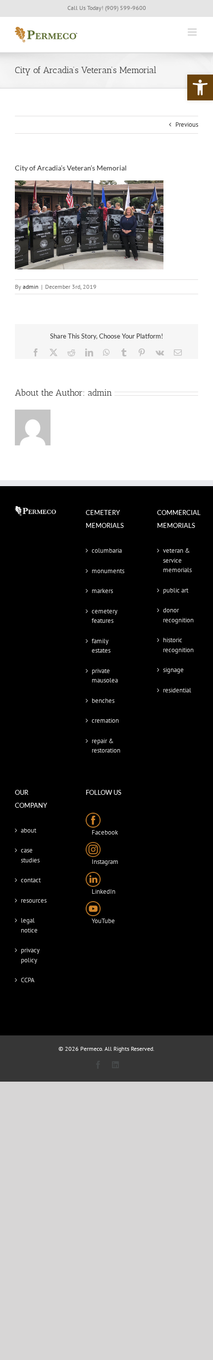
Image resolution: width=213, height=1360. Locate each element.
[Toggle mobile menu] (193, 32)
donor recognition (178, 615)
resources (34, 900)
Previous (186, 124)
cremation (105, 720)
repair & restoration (106, 746)
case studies (30, 855)
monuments (107, 571)
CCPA (28, 980)
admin (31, 286)
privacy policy (30, 955)
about (28, 830)
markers (102, 591)
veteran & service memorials (177, 560)
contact (31, 880)
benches (103, 700)
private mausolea (105, 676)
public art (175, 590)
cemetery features (104, 616)
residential (177, 690)
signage (173, 670)
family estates (101, 646)
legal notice (29, 925)
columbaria (107, 550)
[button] (200, 87)
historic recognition (178, 645)
